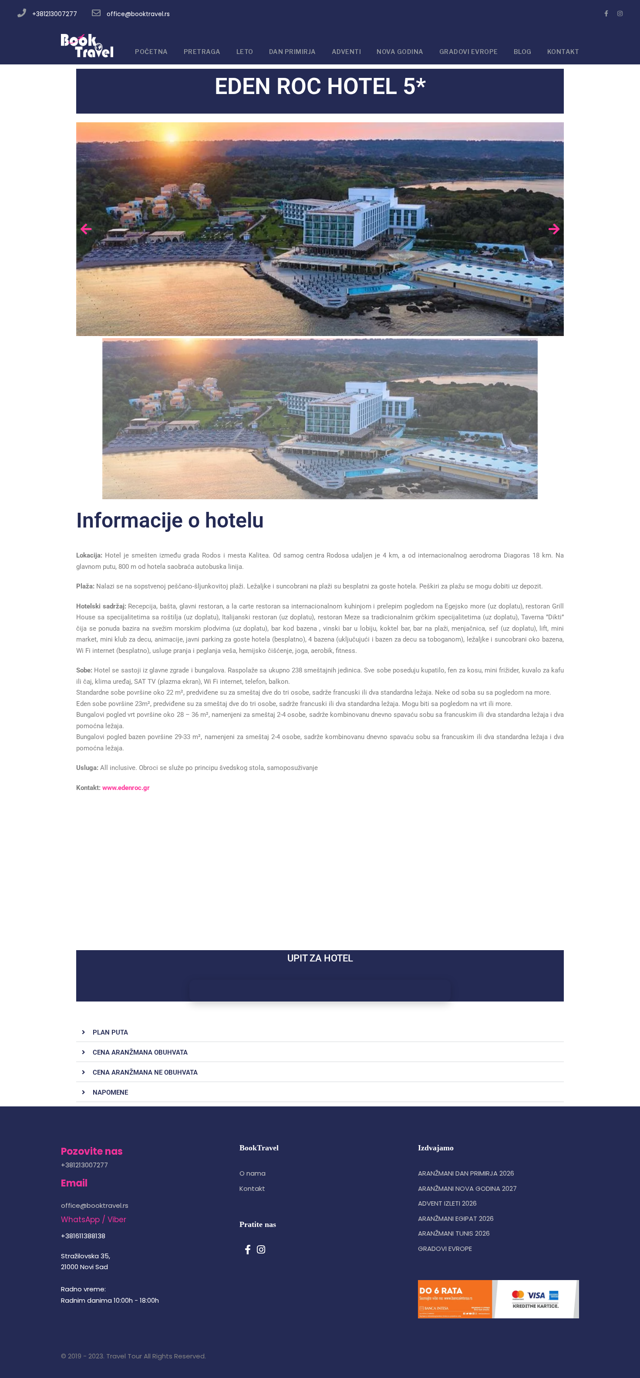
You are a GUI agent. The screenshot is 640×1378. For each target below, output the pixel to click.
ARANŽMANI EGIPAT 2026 (456, 1218)
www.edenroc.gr (126, 788)
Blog (523, 51)
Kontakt (252, 1188)
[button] (320, 1032)
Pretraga (202, 51)
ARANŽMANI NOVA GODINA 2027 (467, 1188)
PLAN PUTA (110, 1032)
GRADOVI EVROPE (468, 51)
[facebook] (606, 13)
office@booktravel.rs (138, 14)
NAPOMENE (110, 1092)
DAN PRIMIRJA (292, 51)
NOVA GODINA (400, 51)
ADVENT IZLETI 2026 (447, 1203)
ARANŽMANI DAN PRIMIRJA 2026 (466, 1173)
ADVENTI (346, 51)
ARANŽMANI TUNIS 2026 (454, 1233)
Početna (151, 51)
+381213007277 (54, 14)
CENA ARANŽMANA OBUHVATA (140, 1052)
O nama (252, 1173)
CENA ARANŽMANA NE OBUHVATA (145, 1072)
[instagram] (620, 13)
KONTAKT (563, 51)
